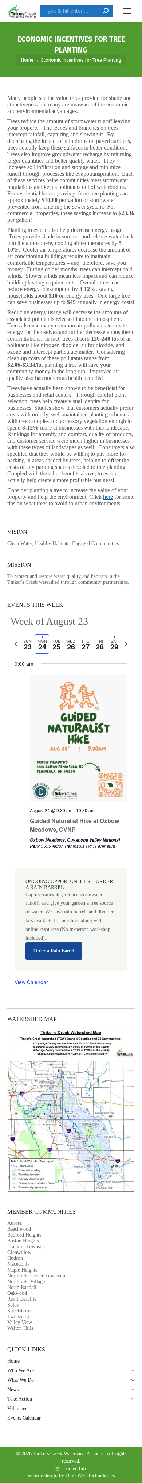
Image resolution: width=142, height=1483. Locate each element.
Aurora (14, 1223)
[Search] (106, 11)
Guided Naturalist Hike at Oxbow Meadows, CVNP (74, 825)
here (108, 497)
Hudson (15, 1258)
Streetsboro (19, 1310)
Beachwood (19, 1229)
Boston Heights (23, 1240)
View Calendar (31, 982)
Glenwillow (19, 1252)
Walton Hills (20, 1328)
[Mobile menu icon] (127, 11)
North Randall (21, 1287)
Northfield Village (26, 1281)
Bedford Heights (24, 1235)
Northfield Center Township (36, 1275)
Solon (13, 1305)
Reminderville (21, 1299)
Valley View (19, 1322)
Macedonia (18, 1264)
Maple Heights (22, 1270)
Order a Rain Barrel (53, 951)
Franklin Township (26, 1246)
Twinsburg (18, 1316)
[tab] (27, 644)
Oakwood (17, 1293)
